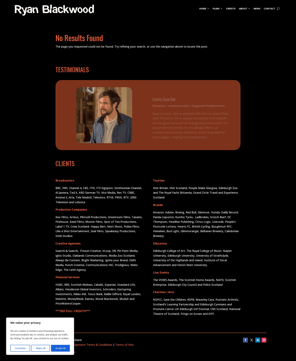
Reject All (40, 348)
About (243, 8)
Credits (231, 8)
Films (216, 8)
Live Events (161, 272)
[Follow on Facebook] (245, 340)
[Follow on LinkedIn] (257, 340)
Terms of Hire (124, 345)
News (257, 8)
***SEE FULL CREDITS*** (73, 311)
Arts (171, 292)
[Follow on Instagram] (263, 340)
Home (202, 8)
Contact (269, 8)
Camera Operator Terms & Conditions (87, 345)
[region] (40, 336)
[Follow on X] (251, 340)
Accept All (60, 348)
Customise (20, 348)
